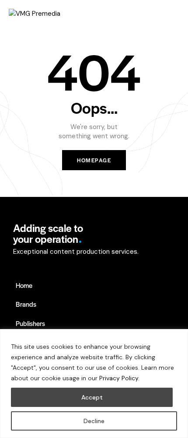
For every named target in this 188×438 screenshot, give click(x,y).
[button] (176, 13)
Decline (94, 421)
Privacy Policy (118, 378)
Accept (92, 397)
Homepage (94, 160)
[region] (94, 383)
